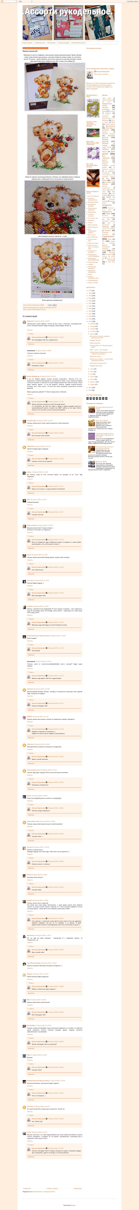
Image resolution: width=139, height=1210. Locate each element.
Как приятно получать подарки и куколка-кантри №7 (100, 337)
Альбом (105, 107)
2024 (90, 295)
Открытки (106, 205)
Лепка (113, 180)
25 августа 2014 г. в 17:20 (56, 648)
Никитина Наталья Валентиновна (38, 635)
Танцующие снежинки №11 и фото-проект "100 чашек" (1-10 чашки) (105, 435)
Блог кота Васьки (93, 196)
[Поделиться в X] (52, 305)
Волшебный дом (93, 202)
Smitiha (29, 900)
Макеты (104, 190)
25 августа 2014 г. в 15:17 (56, 486)
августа (92, 334)
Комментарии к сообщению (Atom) (44, 1191)
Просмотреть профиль (101, 74)
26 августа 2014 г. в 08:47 (56, 918)
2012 (90, 390)
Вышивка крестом (33, 307)
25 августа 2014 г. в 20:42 (47, 821)
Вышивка (104, 132)
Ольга (29, 554)
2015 (90, 319)
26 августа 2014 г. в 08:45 (56, 887)
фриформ (104, 256)
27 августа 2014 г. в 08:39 (56, 986)
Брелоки (113, 118)
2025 (90, 293)
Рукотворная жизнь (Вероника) (93, 259)
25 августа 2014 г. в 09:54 (43, 350)
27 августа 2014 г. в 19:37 (43, 1025)
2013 (90, 387)
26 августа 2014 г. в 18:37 (49, 963)
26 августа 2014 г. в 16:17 (43, 935)
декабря (93, 323)
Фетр (113, 250)
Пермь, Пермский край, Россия (36, 309)
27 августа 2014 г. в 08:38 (56, 949)
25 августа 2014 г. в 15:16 (56, 433)
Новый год (110, 197)
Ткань (104, 250)
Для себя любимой (108, 157)
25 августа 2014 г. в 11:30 (40, 472)
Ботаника (105, 117)
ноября (92, 326)
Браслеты (105, 118)
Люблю (90, 222)
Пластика (105, 215)
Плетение (104, 217)
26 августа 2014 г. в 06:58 (40, 900)
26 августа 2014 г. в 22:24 (40, 974)
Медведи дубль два (96, 365)
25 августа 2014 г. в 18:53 (41, 744)
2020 (90, 306)
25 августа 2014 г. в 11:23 (42, 446)
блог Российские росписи (78, 42)
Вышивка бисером (108, 133)
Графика (105, 149)
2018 (90, 311)
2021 (90, 303)
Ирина (29, 472)
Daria (28, 1055)
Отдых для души (93, 243)
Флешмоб (112, 252)
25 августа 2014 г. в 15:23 (58, 635)
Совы (109, 239)
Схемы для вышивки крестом (47, 307)
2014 (90, 321)
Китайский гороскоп (108, 176)
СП (103, 241)
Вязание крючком (105, 140)
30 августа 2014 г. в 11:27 (39, 1132)
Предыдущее (78, 1188)
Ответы (31, 334)
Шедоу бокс (110, 258)
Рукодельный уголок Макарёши (93, 255)
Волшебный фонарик (92, 205)
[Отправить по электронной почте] (49, 305)
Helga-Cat (30, 321)
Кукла (104, 180)
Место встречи (92, 225)
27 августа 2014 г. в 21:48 (39, 1055)
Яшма (90, 274)
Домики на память (95, 356)
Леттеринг (108, 182)
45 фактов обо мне (40, 42)
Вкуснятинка (110, 126)
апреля (92, 376)
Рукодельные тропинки (92, 251)
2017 (90, 313)
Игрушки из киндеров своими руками (108, 165)
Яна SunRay (31, 1025)
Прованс (112, 228)
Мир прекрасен (93, 227)
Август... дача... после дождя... (99, 349)
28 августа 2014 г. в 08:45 (56, 1093)
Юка (28, 999)
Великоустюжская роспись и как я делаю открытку (104, 447)
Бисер (104, 111)
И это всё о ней (93, 218)
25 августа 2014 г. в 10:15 (48, 376)
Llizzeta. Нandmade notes (93, 277)
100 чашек (106, 101)
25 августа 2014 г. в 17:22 (56, 729)
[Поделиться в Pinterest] (56, 305)
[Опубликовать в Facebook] (54, 305)
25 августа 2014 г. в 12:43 (45, 525)
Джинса (104, 151)
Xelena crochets (93, 282)
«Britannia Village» (107, 100)
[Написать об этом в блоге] (50, 305)
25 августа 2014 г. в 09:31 (42, 321)
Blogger (73, 1205)
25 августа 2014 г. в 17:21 (56, 675)
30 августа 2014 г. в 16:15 (56, 1148)
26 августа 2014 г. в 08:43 (56, 861)
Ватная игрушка (110, 124)
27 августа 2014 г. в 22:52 (57, 1080)
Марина (29, 974)
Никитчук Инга (32, 525)
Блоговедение (105, 115)
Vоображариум (93, 280)
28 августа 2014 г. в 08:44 (56, 1041)
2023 (90, 298)
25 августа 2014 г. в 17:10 (40, 716)
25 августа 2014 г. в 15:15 (56, 401)
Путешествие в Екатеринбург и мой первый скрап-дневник (101, 353)
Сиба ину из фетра (102, 420)
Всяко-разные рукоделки (92, 209)
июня (92, 371)
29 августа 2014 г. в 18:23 (41, 1106)
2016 (90, 316)
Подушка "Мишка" (95, 340)
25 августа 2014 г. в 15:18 (56, 539)
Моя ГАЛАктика (93, 237)
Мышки (112, 195)
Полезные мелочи (108, 221)
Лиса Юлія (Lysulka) (33, 963)
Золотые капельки (91, 215)
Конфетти (91, 220)
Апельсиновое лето (33, 770)
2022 (90, 301)
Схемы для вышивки (63, 42)
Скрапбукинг (108, 236)
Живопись (105, 162)
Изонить (104, 174)
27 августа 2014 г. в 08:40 (56, 1012)
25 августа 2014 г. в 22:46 (41, 847)
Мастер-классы (51, 42)
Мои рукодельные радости (92, 231)
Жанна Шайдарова (33, 376)
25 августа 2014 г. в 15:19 (56, 593)
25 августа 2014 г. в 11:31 (38, 499)
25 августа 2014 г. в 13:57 (41, 580)
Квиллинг (111, 174)
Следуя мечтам (93, 262)
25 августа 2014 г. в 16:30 (43, 661)
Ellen (28, 499)
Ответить (30, 330)
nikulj (29, 874)
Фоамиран (108, 254)
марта (92, 379)
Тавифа (90, 264)
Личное (105, 184)
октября (93, 329)
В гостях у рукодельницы (92, 199)
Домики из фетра (101, 461)
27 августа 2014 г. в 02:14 (38, 999)
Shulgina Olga (31, 420)
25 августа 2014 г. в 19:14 (49, 770)
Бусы (113, 122)
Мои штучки (92, 234)
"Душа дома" (106, 98)
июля (92, 369)
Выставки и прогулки (108, 129)
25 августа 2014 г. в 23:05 (39, 874)
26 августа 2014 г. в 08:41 (56, 756)
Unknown (30, 689)
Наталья (30, 847)
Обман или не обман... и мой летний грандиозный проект (101, 359)
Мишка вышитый (95, 343)
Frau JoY (30, 580)
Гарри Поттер (106, 147)
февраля (93, 382)
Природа (105, 227)
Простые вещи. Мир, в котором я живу (93, 247)
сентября (93, 331)
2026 (90, 290)
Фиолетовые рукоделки (92, 267)
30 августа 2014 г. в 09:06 (56, 1118)
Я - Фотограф (108, 260)
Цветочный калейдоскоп (92, 271)
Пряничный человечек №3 (98, 363)
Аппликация (106, 109)
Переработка (107, 212)
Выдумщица (92, 212)
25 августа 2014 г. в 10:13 (56, 337)
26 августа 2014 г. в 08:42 (56, 808)
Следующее (27, 1188)
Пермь (108, 214)
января (92, 384)
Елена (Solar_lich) (33, 821)
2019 (90, 308)
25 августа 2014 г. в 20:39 (39, 795)
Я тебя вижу (110, 262)
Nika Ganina (31, 935)
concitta (29, 606)
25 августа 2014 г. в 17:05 (41, 689)
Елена (29, 795)
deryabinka (30, 446)
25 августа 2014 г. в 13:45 (39, 554)
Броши (106, 120)
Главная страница (27, 42)
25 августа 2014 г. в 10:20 (44, 420)
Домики (104, 160)
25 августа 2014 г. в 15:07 (41, 606)
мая (91, 374)
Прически (104, 228)
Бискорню (112, 111)
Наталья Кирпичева (38, 337)
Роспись (108, 230)
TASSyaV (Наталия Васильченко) (38, 1080)
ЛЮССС (29, 716)
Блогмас (108, 113)
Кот (107, 178)
